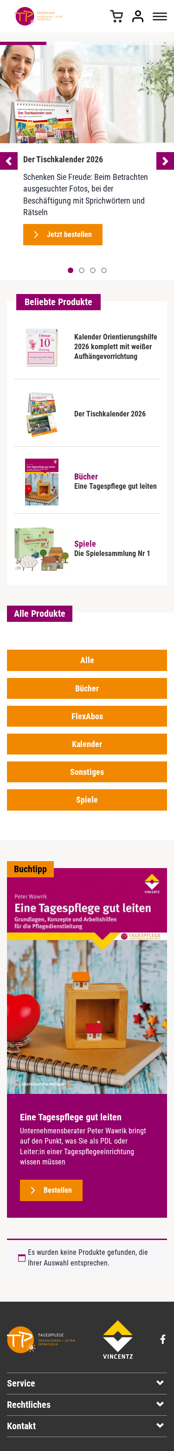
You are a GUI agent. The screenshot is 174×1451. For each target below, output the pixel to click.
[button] (81, 270)
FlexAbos (87, 716)
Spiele (87, 800)
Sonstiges (87, 772)
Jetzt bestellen (69, 234)
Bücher (87, 688)
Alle (87, 660)
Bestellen (58, 1190)
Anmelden (137, 16)
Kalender (87, 744)
